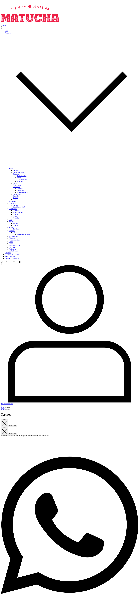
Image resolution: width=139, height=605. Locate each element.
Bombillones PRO (19, 207)
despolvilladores (14, 236)
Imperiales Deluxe (23, 192)
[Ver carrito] (1, 406)
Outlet (11, 243)
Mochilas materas (14, 240)
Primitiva (12, 238)
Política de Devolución (12, 258)
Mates (11, 168)
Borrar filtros (12, 425)
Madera (15, 198)
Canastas (16, 210)
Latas (14, 232)
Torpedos (20, 181)
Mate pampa (17, 185)
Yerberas (12, 231)
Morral (15, 216)
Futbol (11, 242)
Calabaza (16, 174)
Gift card (12, 247)
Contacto (8, 253)
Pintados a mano (18, 172)
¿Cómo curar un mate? (12, 254)
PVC (14, 199)
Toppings (16, 229)
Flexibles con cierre (23, 234)
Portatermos (13, 209)
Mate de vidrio (21, 176)
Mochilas (16, 218)
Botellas (15, 225)
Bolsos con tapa (18, 212)
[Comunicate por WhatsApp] (69, 603)
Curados (19, 188)
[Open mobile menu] (1, 27)
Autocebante (17, 194)
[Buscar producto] (1, 264)
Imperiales (16, 187)
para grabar (20, 190)
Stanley (15, 170)
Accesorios (12, 201)
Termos (11, 221)
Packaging (12, 249)
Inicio (7, 31)
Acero (19, 177)
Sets (10, 220)
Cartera (15, 214)
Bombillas (12, 203)
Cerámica (16, 196)
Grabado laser (13, 251)
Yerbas (11, 227)
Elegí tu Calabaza (10, 256)
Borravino (4, 419)
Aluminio (24, 179)
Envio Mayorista (14, 245)
